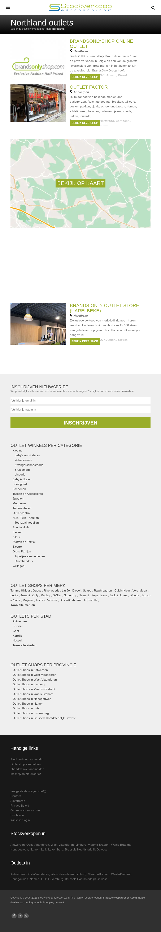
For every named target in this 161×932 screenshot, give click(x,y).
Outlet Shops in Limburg (29, 684)
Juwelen (18, 498)
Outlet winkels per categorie (46, 445)
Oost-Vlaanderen (37, 844)
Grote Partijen (22, 551)
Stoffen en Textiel (24, 541)
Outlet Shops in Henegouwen (32, 698)
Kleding (17, 450)
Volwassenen (23, 460)
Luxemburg (55, 849)
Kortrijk (17, 635)
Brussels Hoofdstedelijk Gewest (86, 849)
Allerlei (17, 537)
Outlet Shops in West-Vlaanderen (35, 679)
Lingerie (20, 474)
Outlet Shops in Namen (28, 703)
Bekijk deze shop (84, 77)
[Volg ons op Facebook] (14, 915)
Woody (134, 595)
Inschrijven (80, 423)
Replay (45, 595)
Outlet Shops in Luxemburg (31, 713)
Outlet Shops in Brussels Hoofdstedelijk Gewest (44, 718)
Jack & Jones (118, 595)
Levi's (14, 595)
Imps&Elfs (90, 600)
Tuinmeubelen (22, 508)
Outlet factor (89, 87)
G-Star (57, 595)
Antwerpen (20, 621)
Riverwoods (51, 590)
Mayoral (28, 600)
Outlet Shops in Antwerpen (30, 670)
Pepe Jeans (99, 595)
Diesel (76, 590)
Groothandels (24, 561)
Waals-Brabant (121, 844)
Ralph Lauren (103, 590)
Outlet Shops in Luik (26, 708)
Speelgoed (20, 484)
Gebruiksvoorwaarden (25, 810)
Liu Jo (66, 590)
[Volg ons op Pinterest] (26, 915)
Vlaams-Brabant (98, 844)
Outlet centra (21, 513)
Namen (34, 849)
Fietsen (17, 532)
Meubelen (19, 503)
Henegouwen (19, 849)
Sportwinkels (21, 527)
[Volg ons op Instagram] (20, 915)
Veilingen (19, 565)
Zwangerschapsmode (29, 465)
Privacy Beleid (19, 805)
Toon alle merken (22, 605)
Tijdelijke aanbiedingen (30, 556)
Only (35, 595)
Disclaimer (17, 815)
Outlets (30, 616)
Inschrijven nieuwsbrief (25, 773)
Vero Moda (139, 590)
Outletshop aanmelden (25, 764)
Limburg (80, 844)
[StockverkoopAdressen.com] (80, 7)
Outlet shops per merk (37, 585)
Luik (44, 849)
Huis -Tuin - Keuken (26, 517)
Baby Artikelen (22, 479)
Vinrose (52, 600)
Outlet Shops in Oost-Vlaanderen (34, 674)
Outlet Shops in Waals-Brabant (33, 694)
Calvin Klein (122, 590)
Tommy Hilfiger (20, 590)
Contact (15, 796)
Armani (25, 595)
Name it (84, 595)
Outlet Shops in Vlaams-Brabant (34, 689)
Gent (16, 630)
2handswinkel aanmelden (27, 769)
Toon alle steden (24, 645)
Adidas (40, 600)
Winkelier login (20, 820)
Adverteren (17, 800)
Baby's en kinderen (27, 455)
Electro (17, 546)
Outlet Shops (43, 665)
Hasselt (17, 640)
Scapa (87, 590)
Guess (37, 590)
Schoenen (19, 489)
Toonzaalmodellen (27, 522)
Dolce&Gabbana (71, 600)
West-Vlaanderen (62, 844)
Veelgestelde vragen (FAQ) (28, 791)
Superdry (70, 595)
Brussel (17, 626)
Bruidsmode (23, 469)
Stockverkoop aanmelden (27, 759)
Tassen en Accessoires (28, 493)
